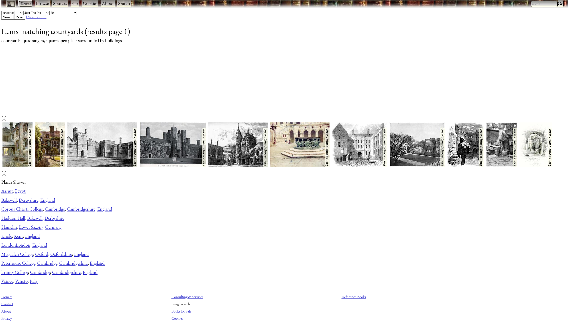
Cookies (90, 3)
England (47, 200)
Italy (34, 281)
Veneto (21, 281)
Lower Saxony (31, 227)
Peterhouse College (18, 263)
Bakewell (9, 200)
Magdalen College (17, 254)
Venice (7, 281)
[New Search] (36, 16)
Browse (42, 3)
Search (124, 3)
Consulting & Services (187, 296)
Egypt (20, 191)
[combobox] (544, 4)
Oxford (41, 254)
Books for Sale (181, 311)
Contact (7, 303)
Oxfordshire (61, 254)
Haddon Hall (13, 218)
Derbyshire (28, 200)
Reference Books (354, 296)
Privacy (6, 318)
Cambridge (55, 209)
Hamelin (9, 227)
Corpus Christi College (22, 209)
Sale (74, 3)
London (8, 245)
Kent (18, 236)
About (108, 3)
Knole (6, 236)
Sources (60, 3)
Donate (6, 296)
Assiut (7, 191)
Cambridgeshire (81, 209)
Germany (53, 227)
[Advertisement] (135, 84)
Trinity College (14, 272)
